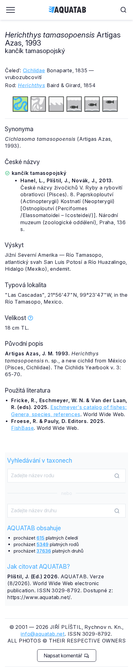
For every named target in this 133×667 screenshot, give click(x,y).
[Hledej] (117, 476)
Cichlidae (34, 70)
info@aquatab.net (43, 634)
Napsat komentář (64, 655)
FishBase (22, 428)
